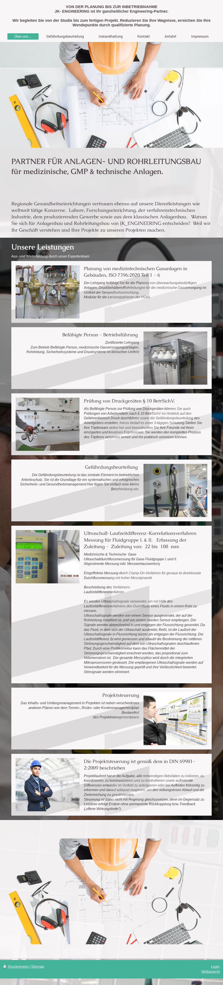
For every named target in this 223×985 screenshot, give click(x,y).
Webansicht (210, 971)
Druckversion (18, 966)
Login (215, 966)
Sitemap (37, 966)
